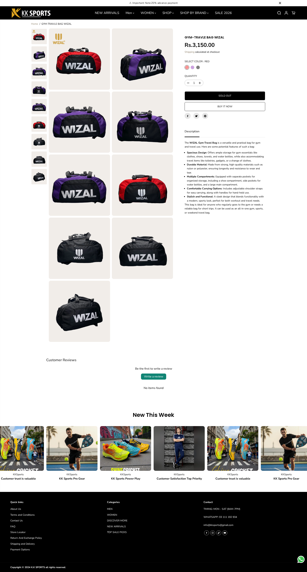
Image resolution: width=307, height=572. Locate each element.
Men (129, 13)
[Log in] (286, 13)
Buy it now (224, 106)
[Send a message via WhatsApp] (301, 559)
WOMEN (148, 13)
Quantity (191, 76)
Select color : (197, 61)
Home (34, 24)
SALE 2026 (223, 13)
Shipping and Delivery (22, 544)
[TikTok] (219, 533)
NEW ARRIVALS (107, 13)
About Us (15, 509)
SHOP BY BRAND (193, 13)
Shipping (189, 52)
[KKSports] (63, 448)
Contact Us (16, 520)
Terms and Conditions (22, 515)
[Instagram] (213, 533)
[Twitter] (196, 116)
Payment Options (20, 549)
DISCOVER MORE (117, 520)
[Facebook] (188, 116)
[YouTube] (225, 533)
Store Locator (18, 532)
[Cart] (293, 13)
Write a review (153, 377)
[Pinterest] (205, 116)
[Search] (279, 13)
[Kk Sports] (30, 12)
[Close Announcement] (280, 3)
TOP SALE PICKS (117, 532)
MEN (109, 509)
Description (192, 132)
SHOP (167, 13)
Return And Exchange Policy (26, 538)
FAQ (12, 526)
